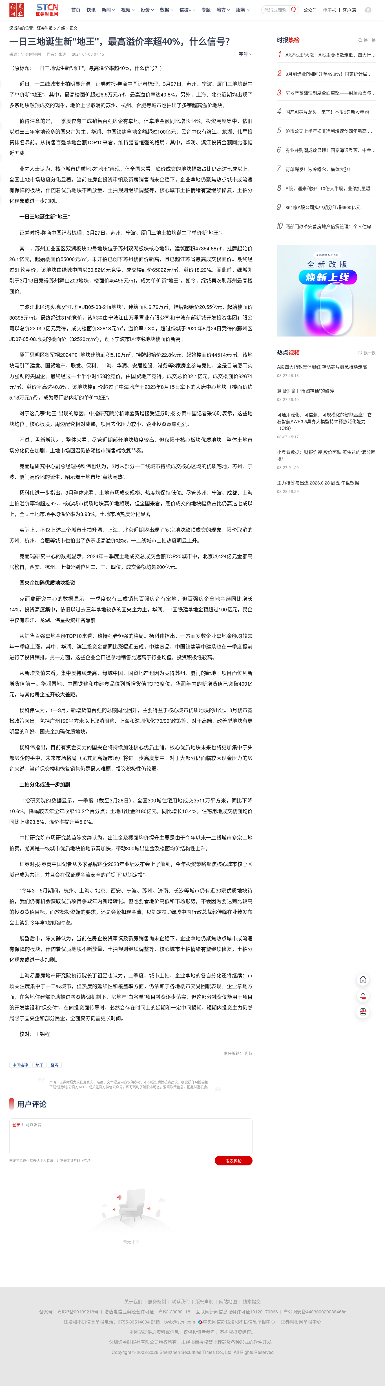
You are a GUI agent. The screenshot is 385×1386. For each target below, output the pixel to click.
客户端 (349, 10)
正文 (74, 28)
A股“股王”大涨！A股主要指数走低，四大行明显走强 (331, 54)
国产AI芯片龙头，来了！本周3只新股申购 (327, 112)
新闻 (106, 9)
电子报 (330, 10)
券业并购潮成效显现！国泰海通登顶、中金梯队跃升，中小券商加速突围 (331, 150)
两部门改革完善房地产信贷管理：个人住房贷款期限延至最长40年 (331, 226)
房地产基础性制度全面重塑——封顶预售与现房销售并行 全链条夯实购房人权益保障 (331, 92)
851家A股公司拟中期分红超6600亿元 (323, 207)
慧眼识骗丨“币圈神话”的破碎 (305, 390)
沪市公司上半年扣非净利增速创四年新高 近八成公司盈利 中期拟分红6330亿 (331, 131)
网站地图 (228, 1301)
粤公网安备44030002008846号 (315, 1311)
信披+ (185, 9)
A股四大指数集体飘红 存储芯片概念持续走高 (322, 367)
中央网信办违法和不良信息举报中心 (239, 1321)
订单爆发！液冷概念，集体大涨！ (319, 169)
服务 (240, 9)
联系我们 (181, 1301)
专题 (206, 9)
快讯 (91, 9)
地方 (221, 9)
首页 (75, 9)
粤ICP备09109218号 (78, 1311)
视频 (125, 9)
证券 (55, 1065)
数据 (164, 9)
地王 (39, 1065)
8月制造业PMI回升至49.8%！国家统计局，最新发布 (331, 74)
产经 (61, 28)
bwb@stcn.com (179, 1321)
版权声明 (204, 1301)
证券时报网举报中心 (301, 1321)
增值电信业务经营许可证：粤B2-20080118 (147, 1311)
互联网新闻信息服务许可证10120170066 (237, 1311)
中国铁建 (20, 1065)
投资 (145, 9)
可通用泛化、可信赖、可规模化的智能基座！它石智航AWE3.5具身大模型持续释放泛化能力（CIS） (324, 421)
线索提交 (252, 1301)
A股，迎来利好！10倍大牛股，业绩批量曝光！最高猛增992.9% (331, 188)
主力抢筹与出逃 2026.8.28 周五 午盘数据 (318, 482)
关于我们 (133, 1301)
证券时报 (45, 28)
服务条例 (157, 1301)
